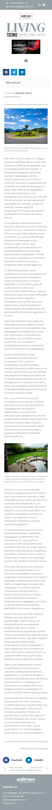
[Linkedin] (44, 5)
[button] (26, 60)
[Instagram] (39, 5)
